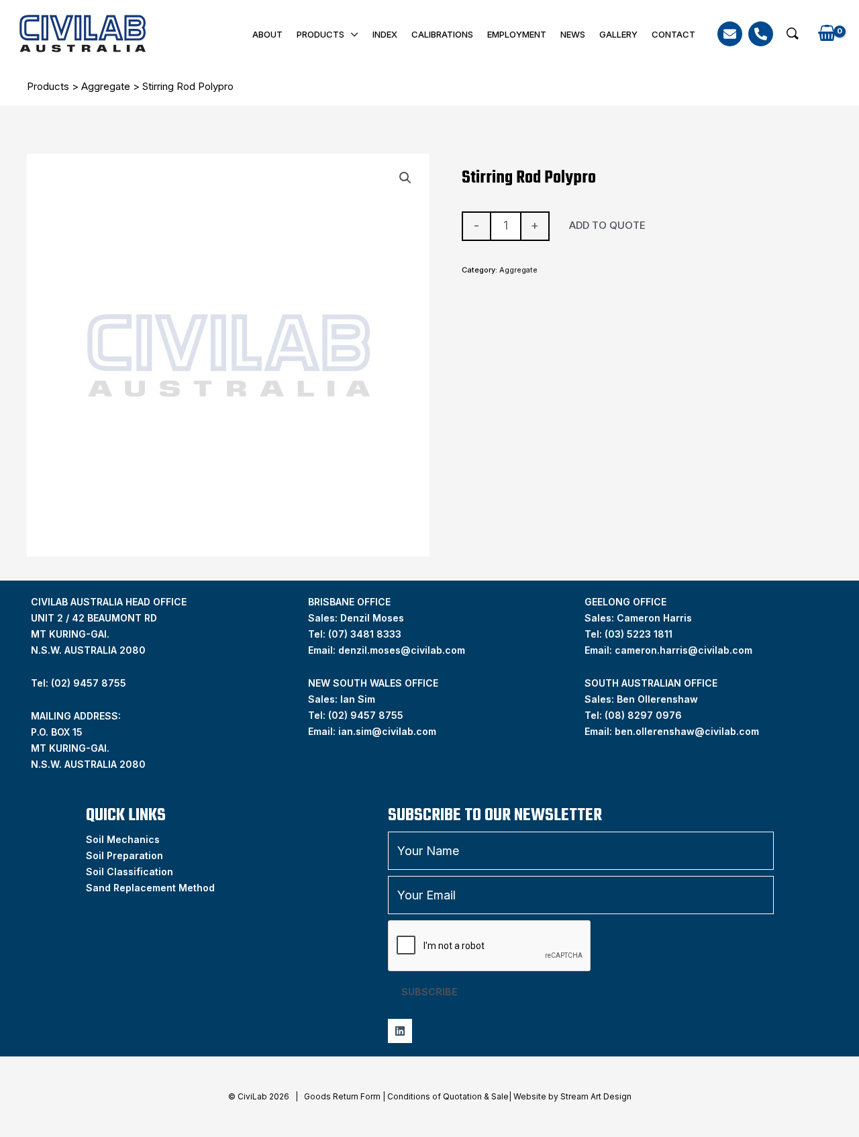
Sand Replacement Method (150, 887)
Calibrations (442, 34)
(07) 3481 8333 (364, 634)
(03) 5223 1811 (638, 634)
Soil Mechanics (123, 839)
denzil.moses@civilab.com (401, 650)
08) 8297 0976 (645, 715)
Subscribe (429, 991)
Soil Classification (129, 871)
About (267, 34)
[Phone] (760, 33)
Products (320, 34)
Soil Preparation (124, 855)
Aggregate (105, 86)
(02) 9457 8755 (365, 715)
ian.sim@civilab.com (387, 731)
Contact (673, 34)
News (572, 34)
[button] (793, 34)
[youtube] (400, 1031)
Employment (516, 34)
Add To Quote (607, 225)
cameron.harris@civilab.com (683, 650)
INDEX (384, 34)
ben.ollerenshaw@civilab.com (687, 731)
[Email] (729, 33)
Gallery (618, 34)
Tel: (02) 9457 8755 (78, 683)
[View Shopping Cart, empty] (827, 34)
